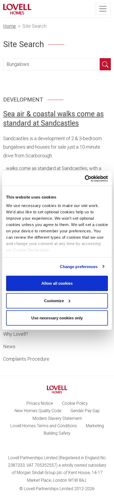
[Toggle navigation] (103, 9)
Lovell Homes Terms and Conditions (43, 425)
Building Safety (57, 433)
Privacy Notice (40, 403)
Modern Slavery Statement (57, 418)
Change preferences (79, 266)
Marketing (95, 425)
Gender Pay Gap (85, 410)
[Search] (105, 64)
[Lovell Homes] (17, 8)
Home (9, 26)
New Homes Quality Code (38, 410)
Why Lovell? (15, 334)
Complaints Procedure (26, 359)
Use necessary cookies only (57, 318)
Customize (54, 300)
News (9, 346)
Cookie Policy (74, 403)
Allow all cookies (57, 283)
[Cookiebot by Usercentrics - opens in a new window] (85, 178)
